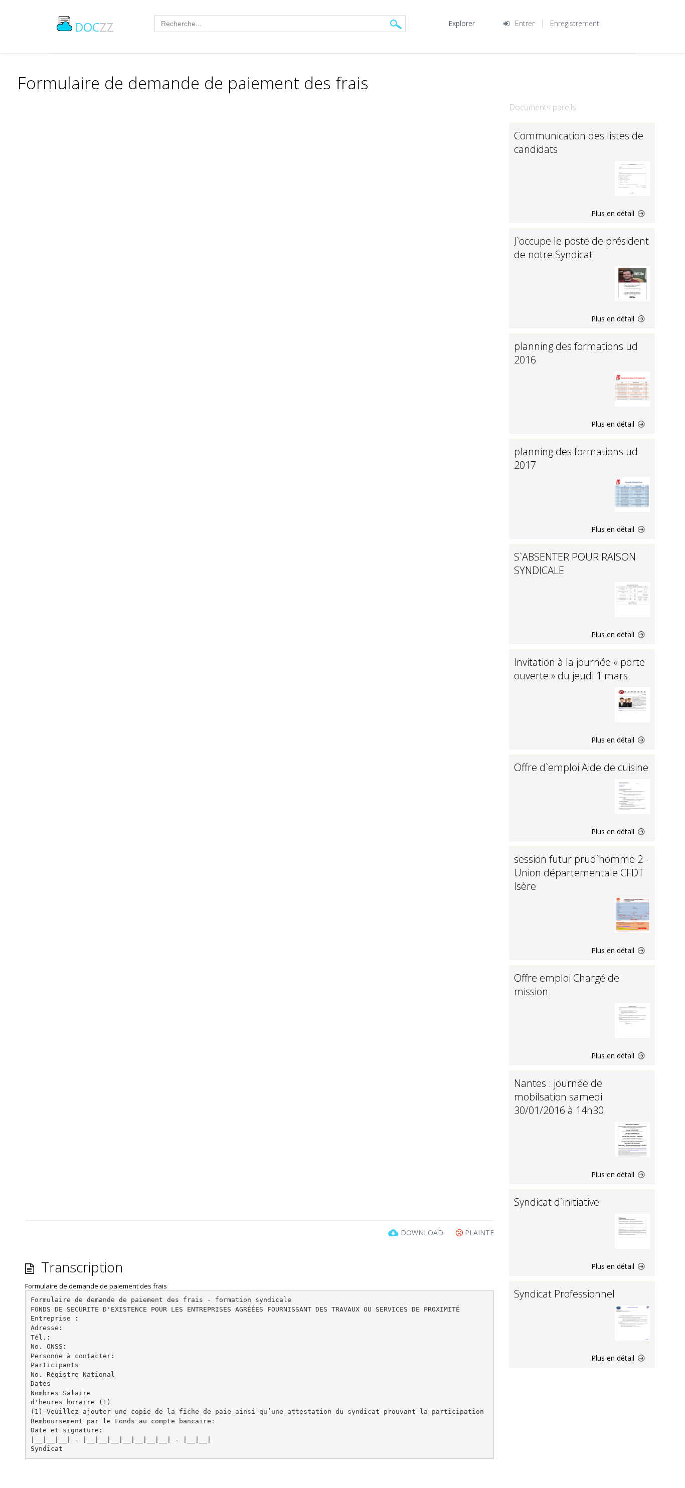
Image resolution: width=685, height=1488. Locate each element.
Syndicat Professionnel (564, 1293)
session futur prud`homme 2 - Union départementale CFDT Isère (581, 872)
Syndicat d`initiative (556, 1202)
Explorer (461, 23)
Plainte (478, 1232)
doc (94, 27)
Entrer (525, 23)
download (422, 1232)
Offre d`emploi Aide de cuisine (581, 767)
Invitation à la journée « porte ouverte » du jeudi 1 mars (579, 668)
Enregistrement (574, 23)
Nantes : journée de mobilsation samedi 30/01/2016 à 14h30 (559, 1096)
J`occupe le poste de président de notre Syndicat (581, 247)
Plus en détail (613, 213)
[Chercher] (396, 24)
